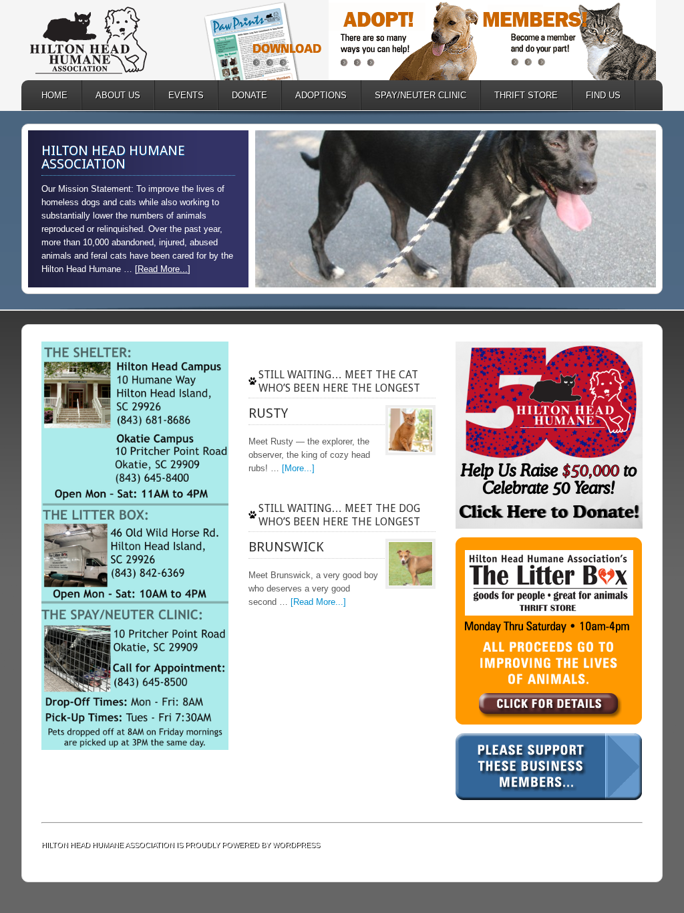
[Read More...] (162, 269)
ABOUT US (111, 95)
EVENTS (186, 95)
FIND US (603, 95)
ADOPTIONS (314, 95)
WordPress (296, 845)
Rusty (268, 413)
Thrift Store (519, 95)
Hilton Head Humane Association (108, 40)
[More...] (298, 468)
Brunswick (286, 547)
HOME (54, 95)
